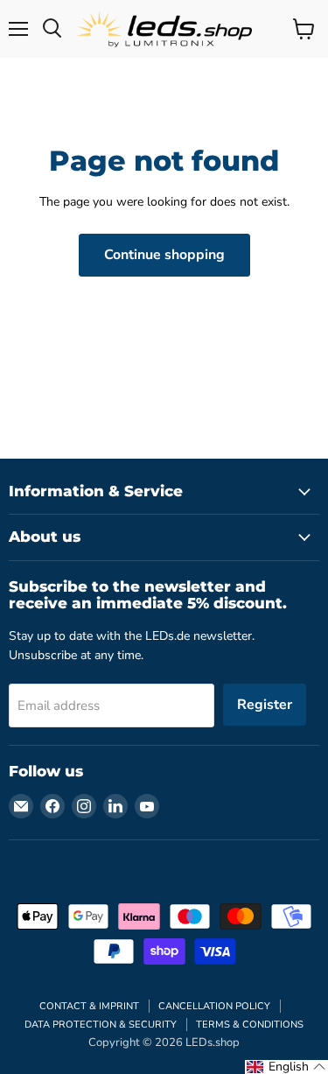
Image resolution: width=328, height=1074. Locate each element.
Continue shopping (164, 254)
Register (264, 704)
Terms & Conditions (250, 1024)
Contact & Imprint (89, 1006)
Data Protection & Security (100, 1024)
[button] (286, 1067)
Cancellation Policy (214, 1006)
